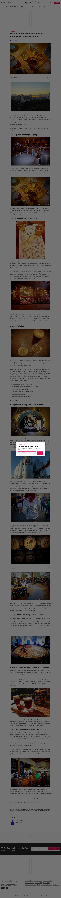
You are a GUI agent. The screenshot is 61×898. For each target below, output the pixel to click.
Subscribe (40, 453)
